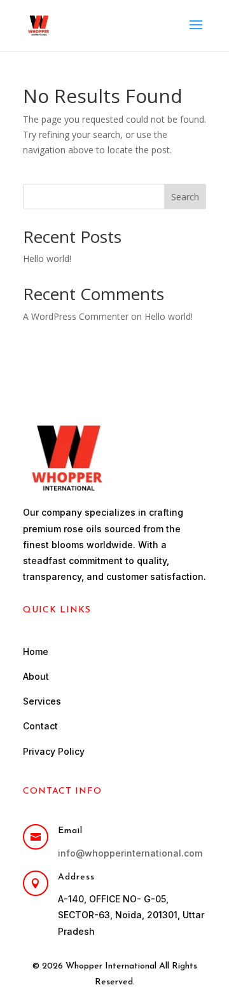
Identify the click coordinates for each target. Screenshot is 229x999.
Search (185, 197)
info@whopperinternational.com (130, 853)
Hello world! (47, 258)
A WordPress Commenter (75, 316)
